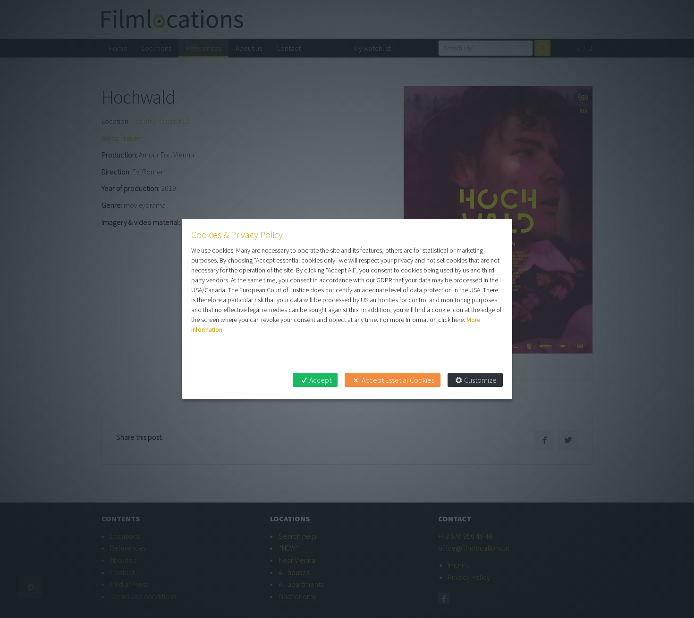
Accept (320, 380)
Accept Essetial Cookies (398, 380)
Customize (480, 380)
